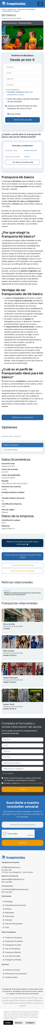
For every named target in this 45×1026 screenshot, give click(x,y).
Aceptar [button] (8, 1023)
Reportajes (9, 913)
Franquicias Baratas (13, 952)
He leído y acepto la (20, 93)
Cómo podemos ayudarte (24, 1000)
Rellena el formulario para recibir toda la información (23, 543)
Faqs (7, 927)
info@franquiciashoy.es (11, 867)
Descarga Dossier (10, 450)
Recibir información (22, 120)
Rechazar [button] (18, 1023)
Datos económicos (10, 23)
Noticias (8, 909)
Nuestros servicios (12, 970)
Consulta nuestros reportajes (22, 571)
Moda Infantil (15, 114)
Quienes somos (26, 998)
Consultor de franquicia (11, 998)
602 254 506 (7, 892)
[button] (40, 37)
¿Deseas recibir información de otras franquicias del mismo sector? (22, 107)
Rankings (8, 902)
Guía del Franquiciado (13, 924)
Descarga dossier (25, 23)
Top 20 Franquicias (12, 949)
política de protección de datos (31, 783)
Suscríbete (22, 843)
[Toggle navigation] (40, 4)
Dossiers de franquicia (19, 1003)
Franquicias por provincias (15, 905)
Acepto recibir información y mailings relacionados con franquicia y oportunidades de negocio (22, 779)
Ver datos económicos (21, 162)
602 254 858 (7, 882)
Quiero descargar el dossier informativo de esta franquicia (23, 100)
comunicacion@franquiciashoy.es (15, 889)
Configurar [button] (30, 1023)
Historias (8, 920)
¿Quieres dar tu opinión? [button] (11, 436)
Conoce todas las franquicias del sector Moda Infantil (22, 556)
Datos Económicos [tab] (10, 445)
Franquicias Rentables (14, 941)
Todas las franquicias (13, 938)
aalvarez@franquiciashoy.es (13, 879)
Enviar (22, 789)
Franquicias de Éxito (13, 945)
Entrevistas (9, 916)
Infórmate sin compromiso (22, 417)
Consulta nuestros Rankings (22, 565)
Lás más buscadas (12, 956)
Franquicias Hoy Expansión (16, 974)
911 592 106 (6, 870)
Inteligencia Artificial (13, 960)
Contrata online (11, 977)
